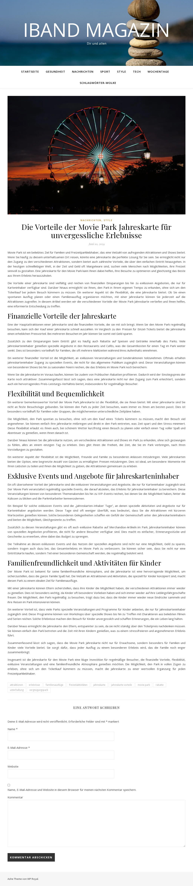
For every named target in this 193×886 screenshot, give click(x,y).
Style (121, 71)
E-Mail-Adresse (19, 747)
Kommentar (15, 797)
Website (13, 766)
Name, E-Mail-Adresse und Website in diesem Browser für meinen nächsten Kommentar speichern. (72, 790)
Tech (137, 71)
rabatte (160, 684)
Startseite (30, 71)
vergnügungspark (38, 690)
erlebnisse (34, 684)
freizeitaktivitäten (78, 684)
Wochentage (158, 71)
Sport (105, 71)
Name (13, 729)
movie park (144, 684)
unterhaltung (17, 690)
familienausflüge (54, 684)
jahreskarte (99, 684)
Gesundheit (55, 71)
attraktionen (16, 684)
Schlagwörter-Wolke (98, 83)
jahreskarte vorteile (121, 684)
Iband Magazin (96, 29)
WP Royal (32, 879)
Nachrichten (82, 71)
